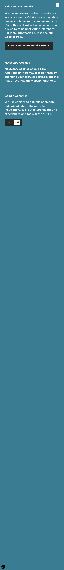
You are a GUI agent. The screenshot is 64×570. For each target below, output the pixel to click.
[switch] (13, 122)
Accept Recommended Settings (29, 45)
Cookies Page (14, 37)
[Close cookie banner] (57, 5)
